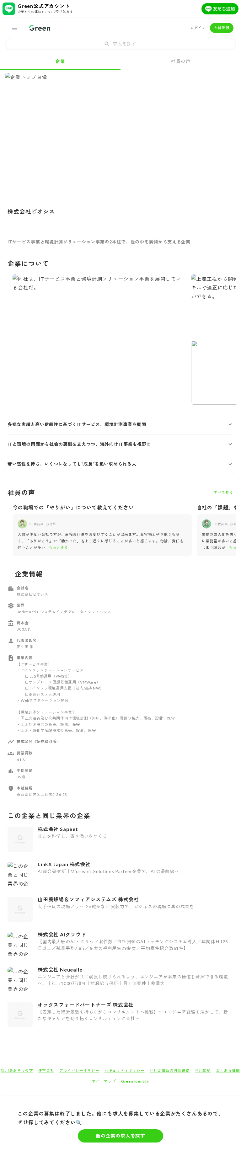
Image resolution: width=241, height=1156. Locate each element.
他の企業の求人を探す (120, 1135)
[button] (120, 424)
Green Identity (135, 1081)
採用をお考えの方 (17, 1070)
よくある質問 (228, 1070)
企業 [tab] (60, 61)
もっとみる (58, 547)
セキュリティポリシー (124, 1070)
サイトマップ (104, 1081)
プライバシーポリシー (79, 1070)
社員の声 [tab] (180, 61)
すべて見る (223, 492)
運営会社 (46, 1070)
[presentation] (120, 44)
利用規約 (203, 1070)
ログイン (198, 28)
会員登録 (222, 28)
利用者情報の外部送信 (170, 1070)
